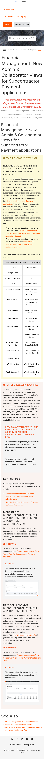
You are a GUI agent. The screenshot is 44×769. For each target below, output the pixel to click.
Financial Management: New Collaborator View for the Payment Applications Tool (22, 658)
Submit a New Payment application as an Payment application (20, 244)
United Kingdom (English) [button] (16, 17)
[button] (34, 38)
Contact (7, 24)
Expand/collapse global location (39, 49)
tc (16, 50)
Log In (22, 752)
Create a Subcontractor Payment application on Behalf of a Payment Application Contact (23, 233)
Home (10, 50)
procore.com (9, 9)
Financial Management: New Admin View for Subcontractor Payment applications (21, 554)
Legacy (33, 50)
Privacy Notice (9, 750)
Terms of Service (22, 750)
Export (10, 201)
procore (24, 50)
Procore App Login (22, 24)
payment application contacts (24, 635)
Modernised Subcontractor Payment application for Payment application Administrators (20, 496)
